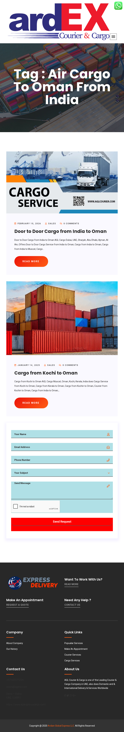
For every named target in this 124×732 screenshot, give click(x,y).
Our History (12, 649)
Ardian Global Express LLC (61, 725)
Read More (71, 584)
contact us (72, 604)
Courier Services (72, 654)
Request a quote (17, 604)
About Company (14, 643)
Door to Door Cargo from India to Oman (60, 231)
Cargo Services (72, 660)
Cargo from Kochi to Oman (46, 373)
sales (52, 223)
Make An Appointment (76, 649)
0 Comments (71, 223)
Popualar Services (73, 643)
